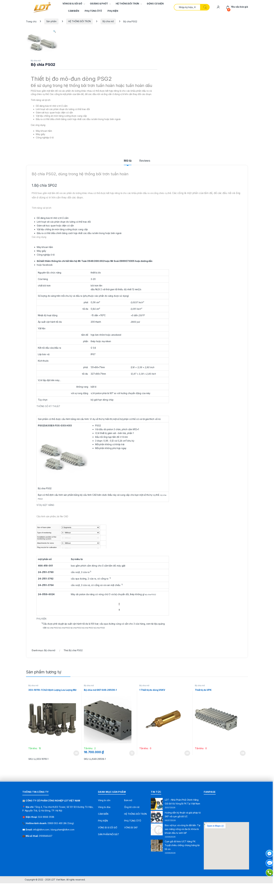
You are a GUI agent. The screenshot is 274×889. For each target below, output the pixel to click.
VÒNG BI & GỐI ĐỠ (72, 3)
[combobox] (187, 7)
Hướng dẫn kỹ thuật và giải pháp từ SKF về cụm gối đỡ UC (183, 814)
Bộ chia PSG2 (75, 650)
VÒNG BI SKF (131, 827)
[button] (54, 31)
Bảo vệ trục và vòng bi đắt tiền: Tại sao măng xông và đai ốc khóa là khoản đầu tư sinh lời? (182, 829)
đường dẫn (146, 261)
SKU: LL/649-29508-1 (95, 759)
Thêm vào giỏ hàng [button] (132, 753)
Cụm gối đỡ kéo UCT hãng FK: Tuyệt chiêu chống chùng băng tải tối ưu (182, 845)
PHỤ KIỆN (113, 10)
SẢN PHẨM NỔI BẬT (108, 834)
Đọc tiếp (76, 753)
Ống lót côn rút (131, 807)
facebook (47, 264)
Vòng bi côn (104, 800)
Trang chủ (31, 21)
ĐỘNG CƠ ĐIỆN (155, 3)
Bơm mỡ (128, 800)
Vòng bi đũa (104, 807)
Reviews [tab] (144, 160)
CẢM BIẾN (73, 10)
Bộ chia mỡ (108, 21)
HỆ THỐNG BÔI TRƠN (127, 3)
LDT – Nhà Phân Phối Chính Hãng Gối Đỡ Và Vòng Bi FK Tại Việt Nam (182, 801)
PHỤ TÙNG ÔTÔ (93, 10)
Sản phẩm (51, 21)
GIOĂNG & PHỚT (99, 3)
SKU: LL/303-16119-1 (38, 759)
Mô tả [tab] (127, 160)
